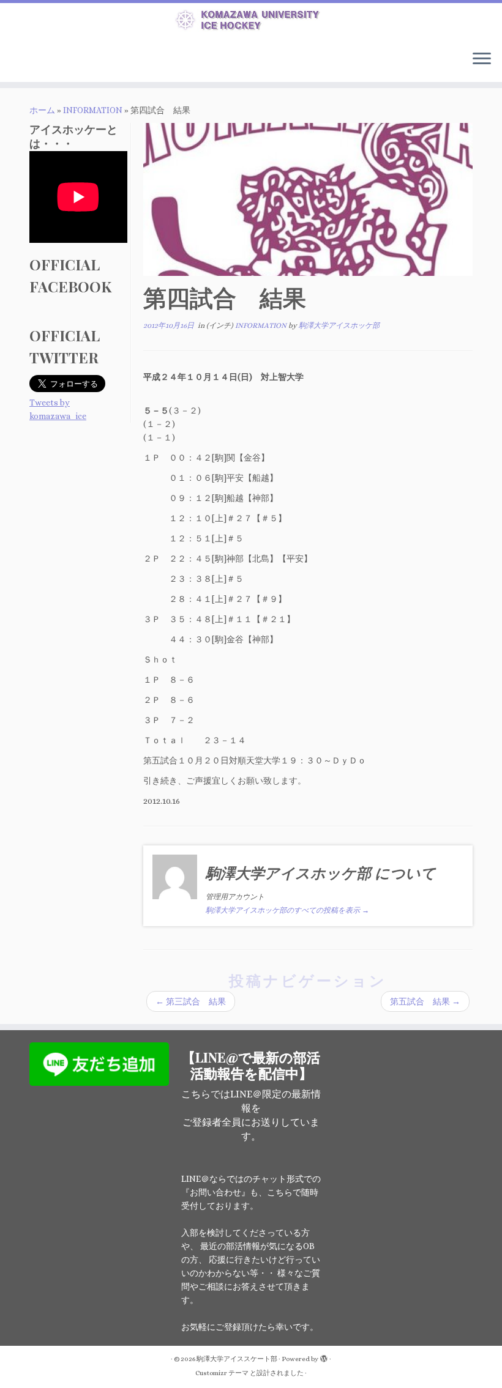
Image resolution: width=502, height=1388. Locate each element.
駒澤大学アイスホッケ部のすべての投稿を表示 (287, 910)
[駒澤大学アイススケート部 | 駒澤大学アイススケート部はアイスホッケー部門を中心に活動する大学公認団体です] (251, 22)
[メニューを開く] (482, 60)
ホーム (42, 110)
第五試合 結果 (425, 1001)
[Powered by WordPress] (324, 1357)
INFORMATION (92, 110)
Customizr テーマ (222, 1373)
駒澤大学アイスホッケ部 (339, 325)
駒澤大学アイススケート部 (237, 1359)
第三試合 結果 (190, 1001)
